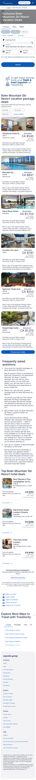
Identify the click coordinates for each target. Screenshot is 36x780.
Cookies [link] (5, 717)
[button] (18, 503)
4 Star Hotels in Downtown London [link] (16, 637)
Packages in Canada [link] (9, 703)
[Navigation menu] (33, 2)
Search (18, 65)
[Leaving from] (18, 40)
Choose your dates (18, 352)
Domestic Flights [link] (7, 700)
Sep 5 (8, 53)
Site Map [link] (5, 682)
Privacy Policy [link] (7, 714)
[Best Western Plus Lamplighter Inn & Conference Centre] (18, 488)
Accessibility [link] (6, 727)
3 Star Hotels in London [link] (12, 630)
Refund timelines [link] (7, 744)
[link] (18, 594)
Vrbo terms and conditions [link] (10, 724)
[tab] (6, 27)
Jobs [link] (4, 666)
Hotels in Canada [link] (8, 693)
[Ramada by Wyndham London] (18, 181)
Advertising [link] (6, 685)
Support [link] (5, 735)
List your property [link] (8, 669)
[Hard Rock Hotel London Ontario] (18, 220)
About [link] (4, 663)
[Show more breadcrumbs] (3, 8)
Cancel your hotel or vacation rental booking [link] (15, 741)
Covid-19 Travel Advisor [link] (19, 458)
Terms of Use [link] (6, 720)
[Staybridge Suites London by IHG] (18, 337)
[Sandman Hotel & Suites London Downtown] (18, 142)
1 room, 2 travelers (7, 35)
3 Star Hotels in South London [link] (14, 634)
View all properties (18, 578)
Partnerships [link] (6, 673)
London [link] (9, 7)
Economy (21, 35)
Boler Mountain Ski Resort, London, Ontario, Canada (20, 47)
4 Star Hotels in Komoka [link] (12, 641)
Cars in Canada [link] (7, 696)
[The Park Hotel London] (18, 548)
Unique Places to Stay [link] (9, 706)
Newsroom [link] (6, 676)
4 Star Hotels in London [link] (12, 645)
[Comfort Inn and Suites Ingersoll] (18, 259)
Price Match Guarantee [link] (20, 429)
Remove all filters (19, 114)
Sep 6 (25, 53)
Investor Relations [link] (8, 679)
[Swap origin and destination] (32, 42)
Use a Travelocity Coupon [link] (10, 748)
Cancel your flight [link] (8, 738)
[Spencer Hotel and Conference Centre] (18, 298)
